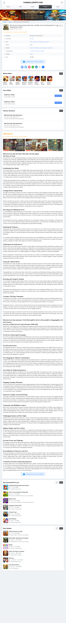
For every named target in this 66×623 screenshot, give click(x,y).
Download (58, 96)
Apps (58, 6)
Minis (20, 6)
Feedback (60, 25)
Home (8, 6)
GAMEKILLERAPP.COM (33, 2)
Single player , (41, 41)
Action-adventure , (34, 41)
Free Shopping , (43, 47)
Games (45, 6)
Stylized (47, 41)
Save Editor (49, 47)
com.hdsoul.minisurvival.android (37, 51)
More (61, 73)
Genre (32, 6)
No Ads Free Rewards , (35, 47)
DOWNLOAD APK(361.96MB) (34, 61)
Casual (31, 54)
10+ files (32, 38)
